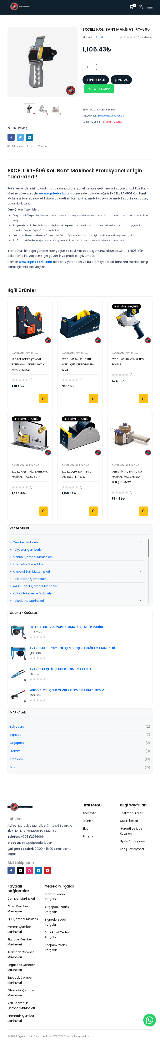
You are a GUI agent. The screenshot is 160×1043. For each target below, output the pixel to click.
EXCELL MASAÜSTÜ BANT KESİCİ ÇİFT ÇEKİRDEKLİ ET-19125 (78, 364)
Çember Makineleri (26, 542)
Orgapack (17, 743)
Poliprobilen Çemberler (29, 579)
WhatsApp (101, 89)
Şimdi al (121, 80)
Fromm (15, 751)
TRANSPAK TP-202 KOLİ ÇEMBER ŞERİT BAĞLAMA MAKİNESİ (72, 648)
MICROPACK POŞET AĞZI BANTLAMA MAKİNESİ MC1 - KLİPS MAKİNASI (28, 364)
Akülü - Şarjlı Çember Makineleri (36, 586)
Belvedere (17, 727)
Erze (13, 767)
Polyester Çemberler (28, 550)
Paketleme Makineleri (28, 601)
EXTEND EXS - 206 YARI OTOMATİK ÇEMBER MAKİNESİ (68, 627)
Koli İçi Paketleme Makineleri (33, 593)
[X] (20, 870)
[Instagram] (29, 870)
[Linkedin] (38, 870)
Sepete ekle (96, 80)
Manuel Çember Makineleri (32, 557)
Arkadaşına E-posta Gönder (29, 146)
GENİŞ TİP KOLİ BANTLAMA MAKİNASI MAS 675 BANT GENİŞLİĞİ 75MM (127, 477)
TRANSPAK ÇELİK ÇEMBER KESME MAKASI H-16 (62, 669)
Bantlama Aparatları (111, 115)
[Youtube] (47, 870)
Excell (100, 37)
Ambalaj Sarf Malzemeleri (31, 571)
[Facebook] (11, 870)
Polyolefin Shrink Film (28, 564)
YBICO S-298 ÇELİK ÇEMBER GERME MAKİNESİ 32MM (67, 690)
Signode (15, 735)
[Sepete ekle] (43, 398)
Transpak (16, 759)
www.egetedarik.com (55, 193)
